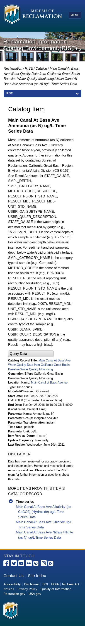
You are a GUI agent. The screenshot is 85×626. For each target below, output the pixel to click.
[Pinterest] (36, 564)
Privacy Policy (27, 589)
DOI (45, 584)
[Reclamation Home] (33, 15)
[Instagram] (44, 563)
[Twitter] (14, 563)
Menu (75, 15)
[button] (30, 354)
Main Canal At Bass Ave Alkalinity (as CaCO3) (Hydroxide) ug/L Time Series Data (43, 512)
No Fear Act (70, 584)
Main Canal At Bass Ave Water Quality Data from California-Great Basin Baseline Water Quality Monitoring (42, 73)
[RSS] (51, 564)
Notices (8, 589)
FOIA (55, 584)
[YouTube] (21, 563)
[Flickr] (29, 563)
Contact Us (13, 575)
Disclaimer (31, 584)
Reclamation (13, 68)
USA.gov (35, 594)
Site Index (37, 575)
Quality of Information (56, 589)
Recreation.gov (14, 594)
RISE (29, 68)
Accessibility (12, 584)
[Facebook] (6, 563)
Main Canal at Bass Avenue (49, 382)
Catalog (41, 68)
